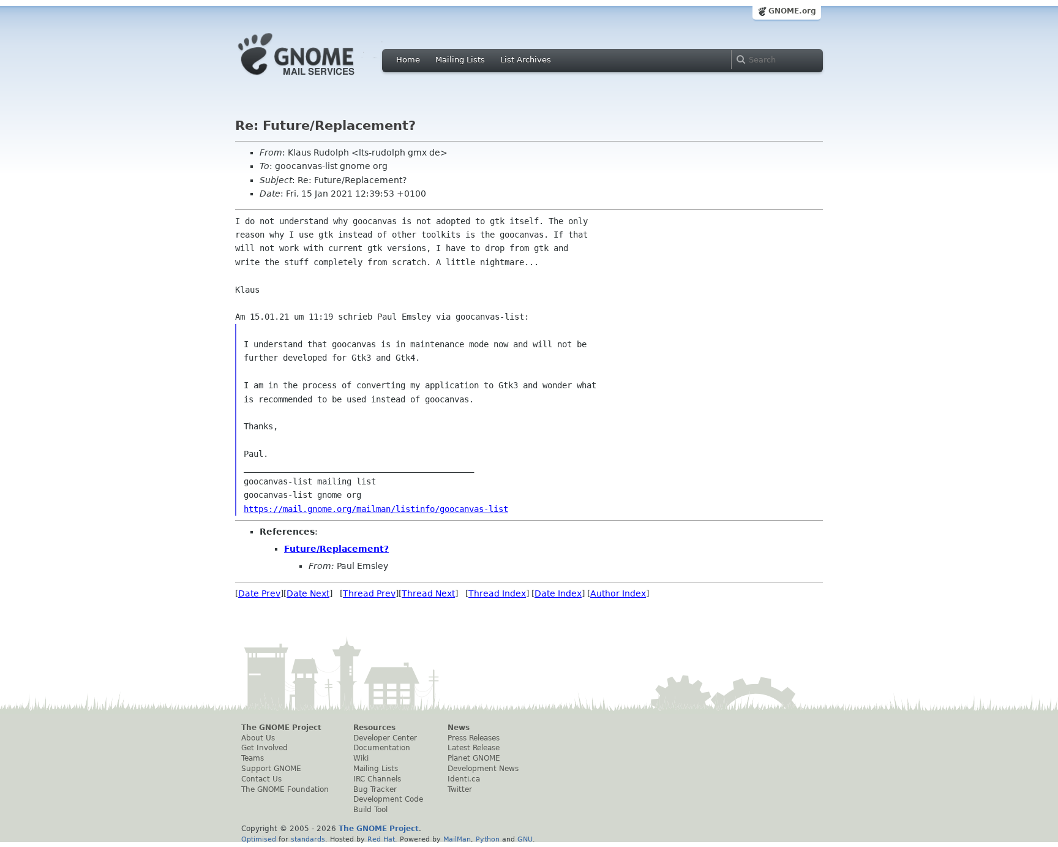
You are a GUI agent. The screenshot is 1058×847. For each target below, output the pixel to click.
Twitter (460, 789)
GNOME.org (792, 11)
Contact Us (261, 779)
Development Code (388, 799)
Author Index (618, 593)
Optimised (258, 839)
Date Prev (259, 593)
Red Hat (381, 839)
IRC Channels (377, 779)
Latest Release (474, 747)
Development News (483, 768)
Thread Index (497, 593)
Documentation (381, 747)
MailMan (457, 839)
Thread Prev (369, 593)
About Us (258, 738)
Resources (374, 727)
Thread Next (428, 593)
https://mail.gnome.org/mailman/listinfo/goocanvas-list (376, 509)
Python (488, 839)
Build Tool (370, 809)
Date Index (558, 593)
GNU (525, 839)
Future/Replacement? (336, 549)
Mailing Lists (460, 59)
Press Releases (474, 738)
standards (308, 839)
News (459, 727)
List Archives (525, 59)
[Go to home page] (314, 78)
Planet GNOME (474, 758)
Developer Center (385, 738)
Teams (252, 758)
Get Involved (264, 747)
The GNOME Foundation (285, 789)
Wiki (361, 758)
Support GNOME (271, 768)
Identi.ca (464, 779)
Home (408, 59)
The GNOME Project (281, 727)
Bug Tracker (375, 789)
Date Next (308, 593)
